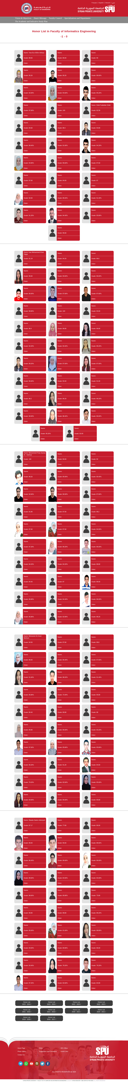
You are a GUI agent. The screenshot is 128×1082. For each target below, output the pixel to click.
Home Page (21, 1048)
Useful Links (64, 1051)
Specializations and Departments (77, 18)
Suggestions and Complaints (48, 1051)
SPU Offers (64, 1048)
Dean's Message (40, 18)
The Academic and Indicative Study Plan (31, 21)
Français (94, 2)
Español (101, 2)
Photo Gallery (22, 1051)
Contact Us (21, 1055)
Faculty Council (55, 18)
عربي (113, 2)
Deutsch (107, 2)
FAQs (41, 1048)
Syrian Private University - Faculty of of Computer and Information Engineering (44, 1081)
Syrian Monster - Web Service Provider (82, 1081)
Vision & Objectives (23, 18)
